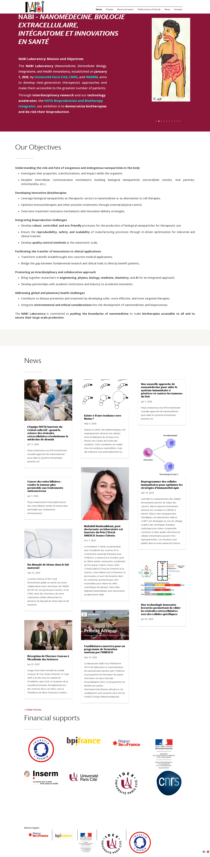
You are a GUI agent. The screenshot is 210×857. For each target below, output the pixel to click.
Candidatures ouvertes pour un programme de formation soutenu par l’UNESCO (104, 649)
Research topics (125, 9)
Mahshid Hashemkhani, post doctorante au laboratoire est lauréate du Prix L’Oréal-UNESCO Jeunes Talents (103, 531)
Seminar (178, 9)
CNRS (73, 77)
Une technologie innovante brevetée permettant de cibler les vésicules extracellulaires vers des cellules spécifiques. (161, 609)
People (109, 9)
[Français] (204, 852)
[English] (208, 852)
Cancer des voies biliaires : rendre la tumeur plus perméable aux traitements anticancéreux (45, 486)
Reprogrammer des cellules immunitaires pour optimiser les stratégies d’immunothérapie (162, 484)
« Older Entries (33, 709)
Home (99, 9)
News (167, 9)
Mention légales (31, 827)
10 (179, 121)
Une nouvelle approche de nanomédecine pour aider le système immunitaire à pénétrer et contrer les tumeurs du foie (161, 390)
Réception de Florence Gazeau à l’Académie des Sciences (48, 658)
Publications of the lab (149, 9)
